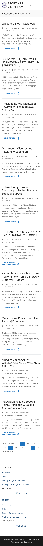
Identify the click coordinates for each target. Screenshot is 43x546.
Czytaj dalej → (10, 48)
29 (4, 448)
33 (27, 448)
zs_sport (6, 28)
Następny (8, 452)
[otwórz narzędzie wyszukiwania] (31, 5)
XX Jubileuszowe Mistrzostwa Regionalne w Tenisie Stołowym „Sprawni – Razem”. (21, 276)
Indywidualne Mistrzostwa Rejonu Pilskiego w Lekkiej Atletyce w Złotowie (18, 405)
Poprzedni (8, 444)
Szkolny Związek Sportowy (13, 480)
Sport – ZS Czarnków (16, 5)
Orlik (4, 477)
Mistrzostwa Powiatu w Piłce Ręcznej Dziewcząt (20, 320)
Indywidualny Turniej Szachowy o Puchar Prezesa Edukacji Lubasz (19, 190)
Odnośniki (7, 500)
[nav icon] (36, 5)
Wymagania (6, 473)
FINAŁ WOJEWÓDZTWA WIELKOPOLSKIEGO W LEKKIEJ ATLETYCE (21, 363)
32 (21, 448)
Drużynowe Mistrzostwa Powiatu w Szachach (17, 150)
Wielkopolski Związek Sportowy (15, 484)
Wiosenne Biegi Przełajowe (19, 23)
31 (16, 448)
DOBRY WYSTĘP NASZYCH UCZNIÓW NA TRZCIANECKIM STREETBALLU (21, 62)
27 (28, 444)
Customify (27, 542)
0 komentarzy (8, 30)
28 (33, 444)
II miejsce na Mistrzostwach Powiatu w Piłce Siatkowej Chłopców (19, 107)
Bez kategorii (34, 28)
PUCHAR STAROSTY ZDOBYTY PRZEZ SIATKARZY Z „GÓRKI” (21, 233)
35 (38, 448)
